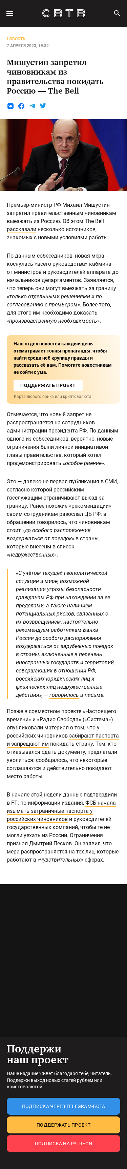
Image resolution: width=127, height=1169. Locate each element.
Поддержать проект (63, 1125)
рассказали (21, 229)
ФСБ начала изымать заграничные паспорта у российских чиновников (61, 811)
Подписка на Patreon (63, 1143)
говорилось (64, 695)
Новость (16, 39)
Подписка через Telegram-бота (63, 1106)
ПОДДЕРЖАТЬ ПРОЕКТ (48, 385)
